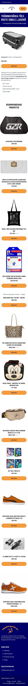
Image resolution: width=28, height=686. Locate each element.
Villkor (19, 681)
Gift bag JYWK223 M (14, 471)
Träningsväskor (17, 57)
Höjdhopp (7, 650)
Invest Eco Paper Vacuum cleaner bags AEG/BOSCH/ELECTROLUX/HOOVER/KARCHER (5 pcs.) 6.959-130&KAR (14, 182)
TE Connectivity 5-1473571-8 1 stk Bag (14, 556)
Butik (23, 8)
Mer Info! (14, 66)
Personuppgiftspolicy (9, 683)
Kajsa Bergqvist (8, 653)
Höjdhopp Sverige (9, 657)
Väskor (10, 57)
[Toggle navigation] (3, 8)
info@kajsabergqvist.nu (7, 2)
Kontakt (14, 681)
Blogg (5, 660)
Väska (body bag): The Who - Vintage (14, 298)
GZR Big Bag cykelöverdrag (14, 141)
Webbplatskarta (20, 683)
